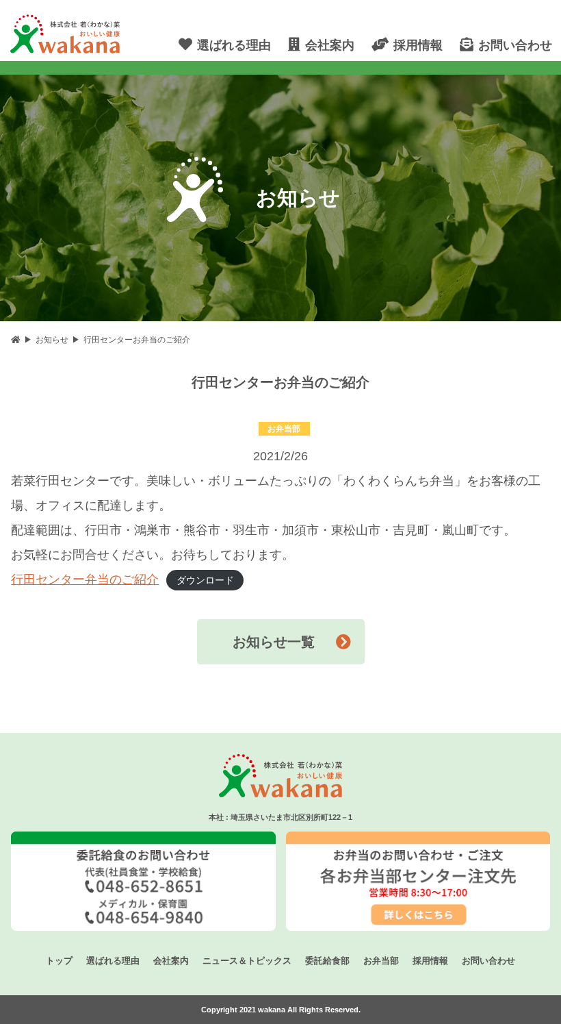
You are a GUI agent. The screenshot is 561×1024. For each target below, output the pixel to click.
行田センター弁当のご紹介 (85, 579)
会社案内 (171, 961)
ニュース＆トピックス (247, 961)
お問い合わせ (488, 961)
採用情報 (430, 961)
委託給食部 (327, 961)
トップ (59, 961)
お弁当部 (381, 961)
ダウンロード (205, 580)
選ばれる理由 (113, 961)
